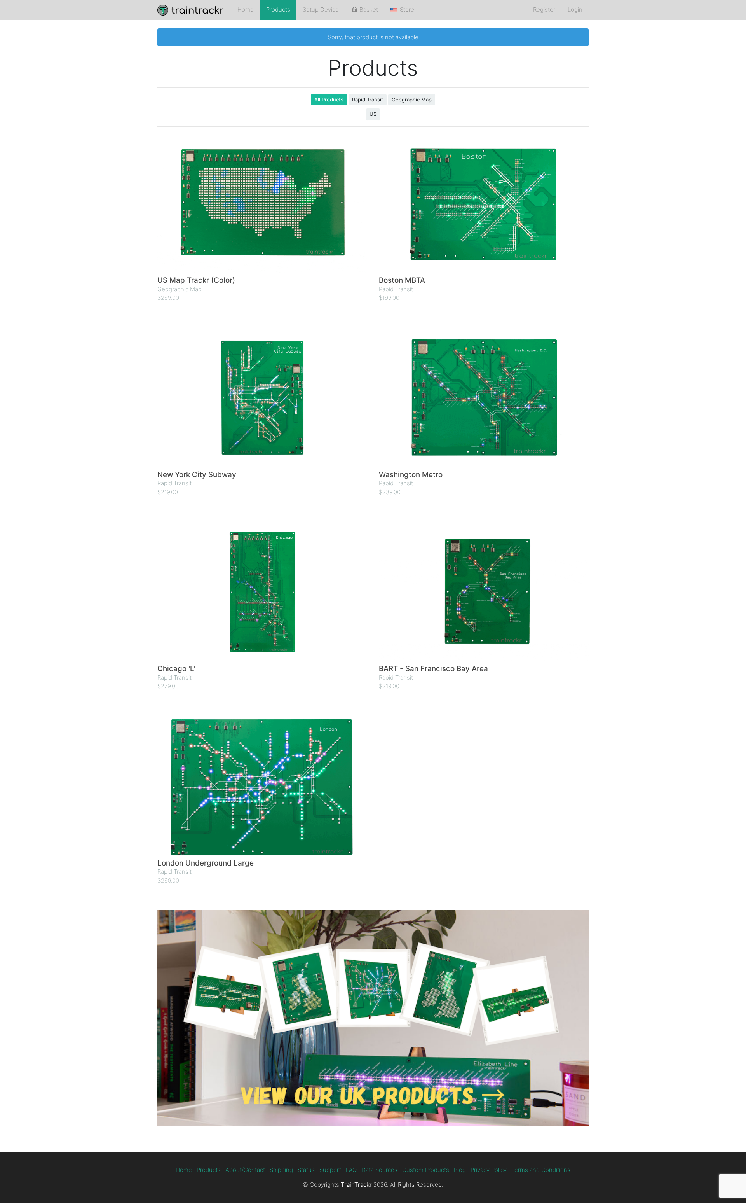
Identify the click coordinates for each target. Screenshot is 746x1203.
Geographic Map (412, 99)
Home (245, 9)
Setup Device (321, 9)
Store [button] (405, 9)
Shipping (281, 1169)
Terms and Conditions (540, 1169)
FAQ (351, 1169)
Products (278, 9)
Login (575, 9)
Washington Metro (411, 474)
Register (544, 9)
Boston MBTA (402, 280)
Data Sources (379, 1169)
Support (330, 1169)
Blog (460, 1169)
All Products (328, 99)
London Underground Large (205, 863)
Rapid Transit (367, 99)
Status (306, 1169)
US (373, 114)
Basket (368, 9)
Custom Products (425, 1169)
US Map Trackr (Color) (196, 280)
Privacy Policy (489, 1169)
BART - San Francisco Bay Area (433, 668)
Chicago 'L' (176, 668)
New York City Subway (196, 474)
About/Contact (245, 1169)
